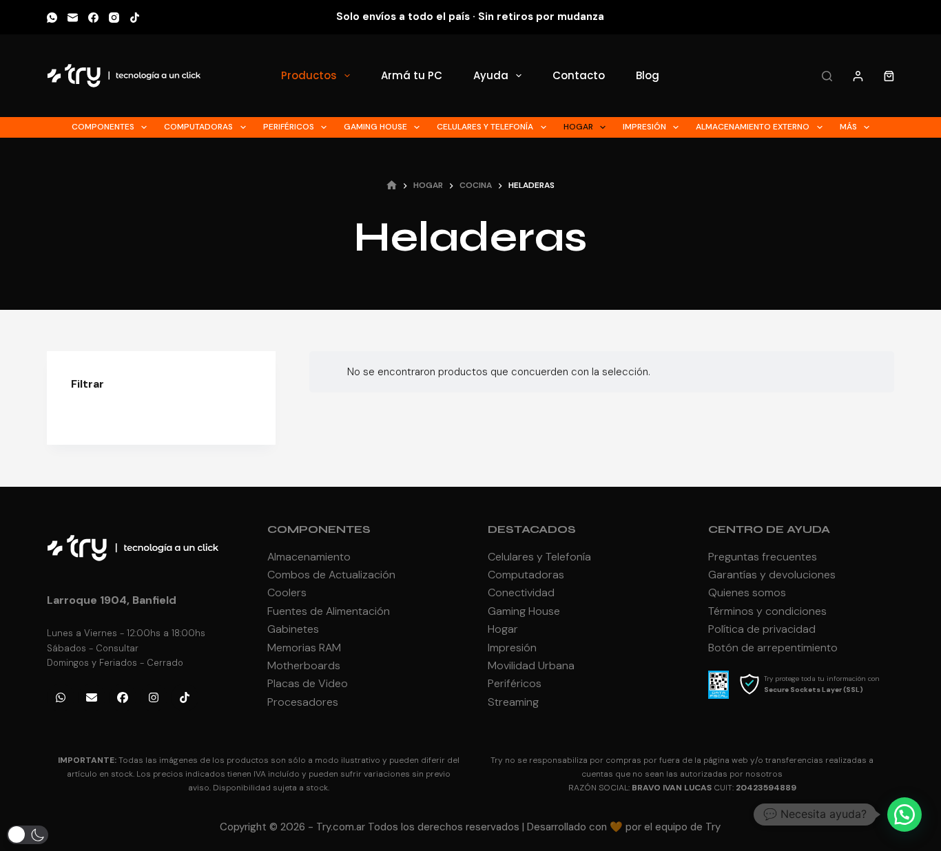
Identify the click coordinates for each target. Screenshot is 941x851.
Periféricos (288, 126)
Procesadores (302, 702)
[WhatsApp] (52, 17)
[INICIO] (391, 186)
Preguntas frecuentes (762, 556)
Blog (647, 75)
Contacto (578, 75)
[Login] (858, 76)
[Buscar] (827, 76)
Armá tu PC (411, 75)
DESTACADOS (532, 529)
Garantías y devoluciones (772, 574)
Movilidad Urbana (531, 665)
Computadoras (198, 126)
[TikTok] (135, 17)
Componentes (103, 126)
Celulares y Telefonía (485, 126)
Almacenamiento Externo (752, 126)
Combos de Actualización (331, 574)
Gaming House (375, 126)
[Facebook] (93, 17)
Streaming (513, 702)
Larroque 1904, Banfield (111, 600)
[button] (904, 814)
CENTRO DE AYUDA (769, 529)
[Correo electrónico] (73, 17)
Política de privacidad (762, 629)
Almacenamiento (309, 556)
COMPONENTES (319, 529)
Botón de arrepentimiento (773, 647)
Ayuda (490, 75)
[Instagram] (114, 17)
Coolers (287, 592)
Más (848, 126)
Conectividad (521, 592)
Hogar (578, 126)
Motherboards (303, 665)
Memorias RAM (304, 647)
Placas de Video (307, 683)
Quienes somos (747, 592)
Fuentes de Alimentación (328, 611)
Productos (309, 75)
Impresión (644, 126)
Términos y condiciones (767, 611)
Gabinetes (293, 629)
